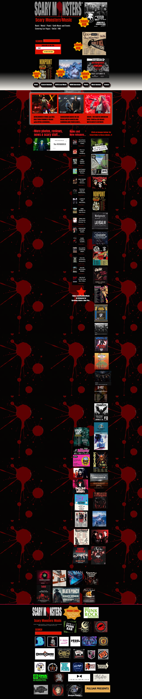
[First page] (72, 287)
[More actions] (66, 141)
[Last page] (87, 287)
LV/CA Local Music (82, 263)
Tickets (85, 73)
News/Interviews (82, 146)
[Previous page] (75, 287)
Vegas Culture (82, 155)
